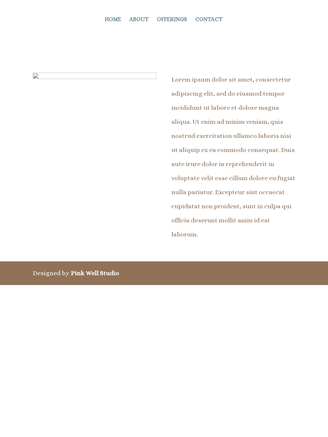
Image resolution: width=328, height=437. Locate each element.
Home (113, 19)
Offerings (172, 19)
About (139, 19)
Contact (209, 19)
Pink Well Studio (95, 273)
